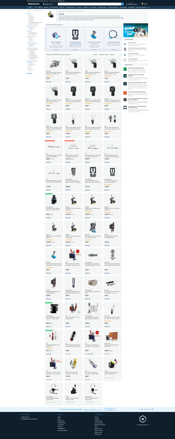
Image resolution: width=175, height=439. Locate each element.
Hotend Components (32, 48)
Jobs (96, 426)
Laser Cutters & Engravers (141, 7)
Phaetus (31, 19)
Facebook (139, 409)
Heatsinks (32, 51)
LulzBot (31, 16)
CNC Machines (131, 7)
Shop (59, 417)
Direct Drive (32, 64)
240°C (31, 37)
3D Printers (46, 7)
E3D (31, 14)
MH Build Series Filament (113, 7)
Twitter (142, 409)
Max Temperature (31, 36)
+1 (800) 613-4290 (60, 1)
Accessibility (98, 434)
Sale (35, 7)
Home (60, 11)
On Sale (95, 54)
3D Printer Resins (123, 7)
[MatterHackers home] (34, 4)
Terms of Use (98, 432)
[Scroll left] (46, 39)
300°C (31, 39)
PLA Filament (79, 7)
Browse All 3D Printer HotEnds (35, 10)
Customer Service (53, 1)
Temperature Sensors (34, 57)
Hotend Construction (32, 43)
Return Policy (99, 428)
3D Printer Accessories (70, 11)
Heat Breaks (32, 52)
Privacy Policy (99, 430)
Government (61, 428)
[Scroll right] (120, 39)
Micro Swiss (32, 17)
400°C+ (31, 40)
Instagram (145, 409)
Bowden (31, 65)
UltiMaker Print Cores (34, 24)
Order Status (98, 421)
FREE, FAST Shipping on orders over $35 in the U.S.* (37, 1)
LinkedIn (147, 409)
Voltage (29, 67)
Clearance (101, 54)
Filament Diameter (32, 26)
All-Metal (32, 46)
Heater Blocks (32, 54)
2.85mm (32, 29)
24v (31, 70)
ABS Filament (86, 7)
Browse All (29, 73)
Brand (28, 13)
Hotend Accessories (32, 61)
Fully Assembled (33, 32)
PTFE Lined (32, 44)
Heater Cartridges (33, 55)
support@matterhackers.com (29, 419)
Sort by (106, 54)
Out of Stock (68, 353)
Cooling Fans (32, 58)
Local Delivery (99, 422)
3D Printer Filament (54, 7)
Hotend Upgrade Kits (34, 49)
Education (61, 424)
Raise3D (31, 20)
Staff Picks (40, 7)
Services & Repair (62, 430)
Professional (61, 422)
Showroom (61, 421)
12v (30, 69)
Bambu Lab (62, 7)
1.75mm (32, 27)
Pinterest (150, 409)
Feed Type (29, 62)
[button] (49, 4)
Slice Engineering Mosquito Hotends (36, 22)
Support (60, 426)
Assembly (29, 31)
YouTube (153, 409)
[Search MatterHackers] (122, 4)
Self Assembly (33, 34)
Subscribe (110, 409)
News (59, 419)
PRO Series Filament (102, 7)
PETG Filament (93, 7)
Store (63, 11)
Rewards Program (100, 424)
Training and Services (70, 7)
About (96, 417)
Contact (97, 419)
